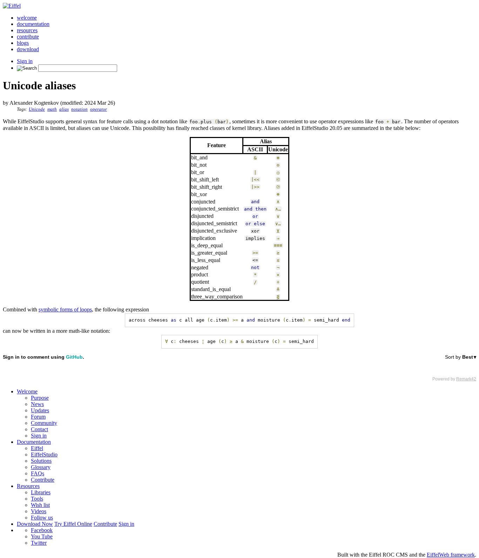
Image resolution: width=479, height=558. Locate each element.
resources (27, 30)
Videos (38, 511)
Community (44, 423)
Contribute (42, 480)
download (28, 49)
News (37, 404)
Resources (28, 486)
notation (79, 109)
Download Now (35, 524)
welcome (27, 18)
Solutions (41, 461)
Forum (38, 417)
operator (98, 109)
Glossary (40, 467)
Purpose (40, 398)
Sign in (25, 61)
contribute (28, 37)
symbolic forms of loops (65, 309)
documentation (33, 24)
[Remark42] (239, 367)
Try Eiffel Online (73, 524)
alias (64, 109)
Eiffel (37, 448)
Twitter (39, 543)
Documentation (34, 442)
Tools (37, 499)
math (52, 109)
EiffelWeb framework (451, 555)
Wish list (40, 505)
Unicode (37, 109)
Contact (39, 429)
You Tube (42, 536)
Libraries (40, 492)
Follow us (42, 518)
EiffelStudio (44, 454)
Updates (40, 410)
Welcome (27, 391)
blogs (23, 43)
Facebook (42, 530)
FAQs (37, 473)
